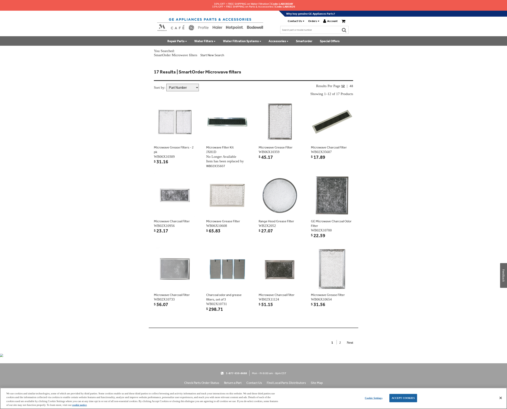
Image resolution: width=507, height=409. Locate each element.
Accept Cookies (403, 398)
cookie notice (79, 404)
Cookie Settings (373, 398)
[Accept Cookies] (500, 398)
